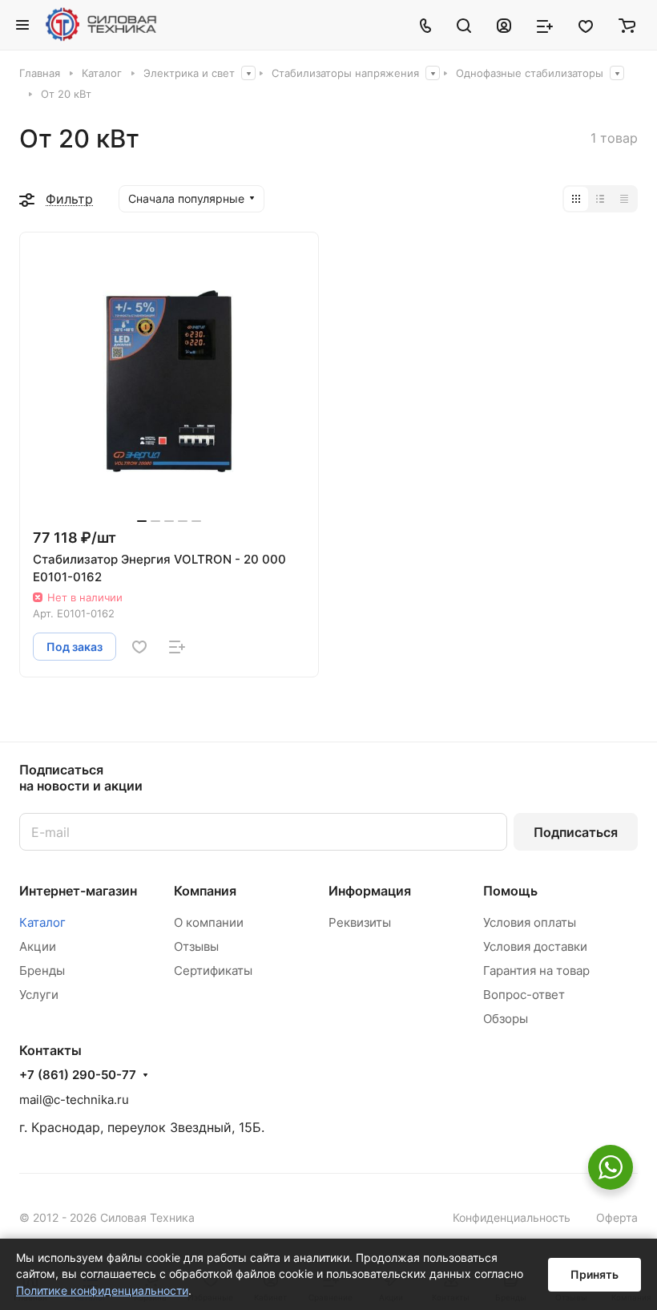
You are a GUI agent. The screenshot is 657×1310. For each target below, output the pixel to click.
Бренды (42, 970)
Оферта (617, 1217)
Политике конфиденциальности (102, 1290)
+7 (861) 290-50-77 (77, 1075)
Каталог (42, 922)
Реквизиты (359, 922)
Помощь (510, 891)
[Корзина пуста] (627, 25)
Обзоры (505, 1018)
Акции (37, 946)
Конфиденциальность (511, 1217)
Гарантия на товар (536, 970)
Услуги (38, 994)
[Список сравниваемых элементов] (545, 25)
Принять (594, 1274)
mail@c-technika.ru (74, 1099)
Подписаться (576, 832)
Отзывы (196, 946)
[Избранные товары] (585, 25)
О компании (209, 922)
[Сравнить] (177, 647)
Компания (205, 891)
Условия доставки (535, 946)
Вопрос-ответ (524, 994)
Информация (369, 891)
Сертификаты (213, 970)
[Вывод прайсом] (624, 199)
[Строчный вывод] (600, 199)
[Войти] (504, 25)
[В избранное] (139, 647)
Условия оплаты (529, 922)
